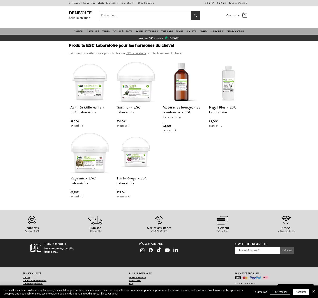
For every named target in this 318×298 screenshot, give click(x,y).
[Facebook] (150, 250)
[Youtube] (167, 250)
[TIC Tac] (159, 250)
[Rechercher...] (195, 15)
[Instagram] (142, 250)
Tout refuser (280, 292)
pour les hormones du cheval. (164, 53)
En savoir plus (109, 293)
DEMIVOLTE (80, 12)
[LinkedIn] (175, 250)
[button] (244, 15)
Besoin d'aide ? (238, 2)
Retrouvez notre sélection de (86, 53)
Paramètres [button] (260, 292)
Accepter (301, 292)
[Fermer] (313, 291)
